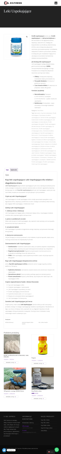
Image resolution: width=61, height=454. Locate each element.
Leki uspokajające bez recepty (40, 142)
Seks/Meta (40, 110)
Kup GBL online (45, 422)
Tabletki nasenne (51, 159)
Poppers (34, 358)
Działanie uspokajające (46, 153)
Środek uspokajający (48, 162)
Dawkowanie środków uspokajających (42, 120)
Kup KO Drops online (46, 428)
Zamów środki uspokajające (48, 117)
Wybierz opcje (10, 362)
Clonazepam (43, 157)
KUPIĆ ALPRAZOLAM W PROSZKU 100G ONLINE (16, 356)
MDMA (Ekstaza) (9, 322)
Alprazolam (37, 113)
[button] (27, 36)
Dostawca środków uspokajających (45, 140)
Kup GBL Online (45, 420)
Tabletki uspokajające (50, 155)
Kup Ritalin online (37, 391)
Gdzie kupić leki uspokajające (39, 164)
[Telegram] (4, 450)
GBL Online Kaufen (43, 322)
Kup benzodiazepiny (46, 113)
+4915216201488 (27, 428)
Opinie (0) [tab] (14, 170)
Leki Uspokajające (26, 294)
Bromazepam (35, 157)
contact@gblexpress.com (29, 432)
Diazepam (50, 157)
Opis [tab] (7, 170)
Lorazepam (42, 159)
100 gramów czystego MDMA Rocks (14, 391)
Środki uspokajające (37, 162)
